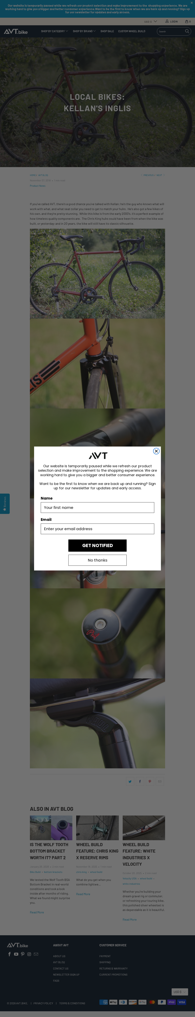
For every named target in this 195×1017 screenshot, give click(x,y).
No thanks (97, 560)
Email (46, 519)
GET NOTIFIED (97, 545)
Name (47, 498)
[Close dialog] (156, 451)
